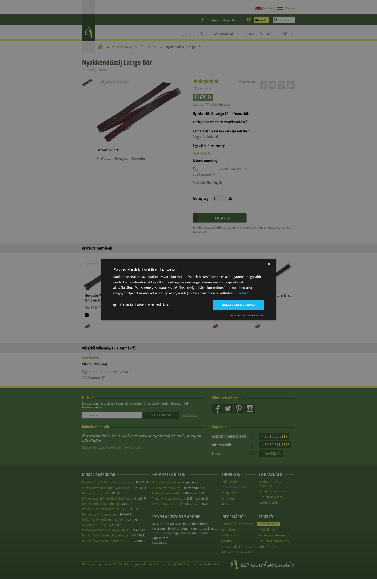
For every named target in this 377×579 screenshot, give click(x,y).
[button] (141, 305)
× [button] (268, 264)
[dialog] (188, 289)
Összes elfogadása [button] (238, 305)
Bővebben (242, 293)
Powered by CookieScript (247, 315)
